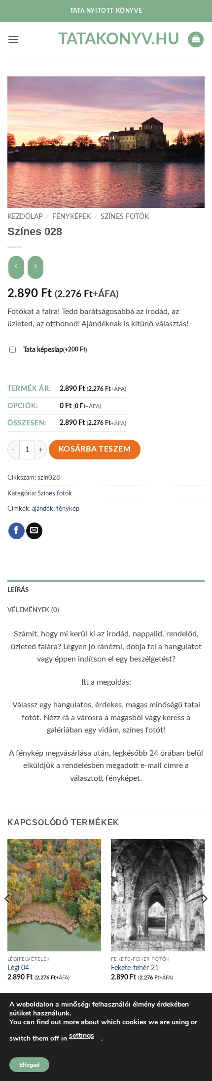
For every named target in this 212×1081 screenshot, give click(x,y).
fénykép (67, 509)
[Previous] (8, 919)
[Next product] (16, 267)
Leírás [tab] (18, 590)
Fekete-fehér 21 (135, 968)
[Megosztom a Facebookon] (16, 531)
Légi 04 (18, 968)
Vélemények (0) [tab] (33, 610)
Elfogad (29, 1065)
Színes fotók (125, 216)
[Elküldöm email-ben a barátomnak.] (34, 531)
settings (81, 1035)
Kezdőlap (24, 216)
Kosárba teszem (95, 449)
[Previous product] (35, 267)
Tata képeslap (55, 349)
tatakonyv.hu (106, 39)
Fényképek (71, 216)
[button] (13, 39)
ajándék (42, 509)
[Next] (204, 919)
